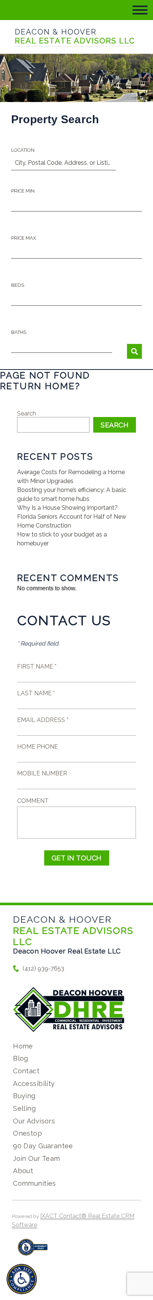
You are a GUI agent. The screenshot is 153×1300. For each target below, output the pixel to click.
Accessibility (34, 1083)
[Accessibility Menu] (22, 1279)
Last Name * (36, 693)
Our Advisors (34, 1121)
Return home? (40, 386)
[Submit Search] (134, 351)
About (23, 1171)
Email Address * (42, 719)
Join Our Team (36, 1158)
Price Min (23, 191)
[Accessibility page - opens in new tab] (33, 1250)
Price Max (23, 238)
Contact (26, 1071)
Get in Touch (77, 858)
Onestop (27, 1133)
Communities (34, 1183)
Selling (24, 1108)
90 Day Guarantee (43, 1146)
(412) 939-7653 (43, 968)
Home (23, 1046)
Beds (17, 285)
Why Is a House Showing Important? (67, 507)
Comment (33, 800)
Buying (24, 1096)
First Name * (36, 666)
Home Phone (37, 746)
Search (26, 413)
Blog (20, 1058)
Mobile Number (42, 773)
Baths (18, 332)
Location (23, 150)
